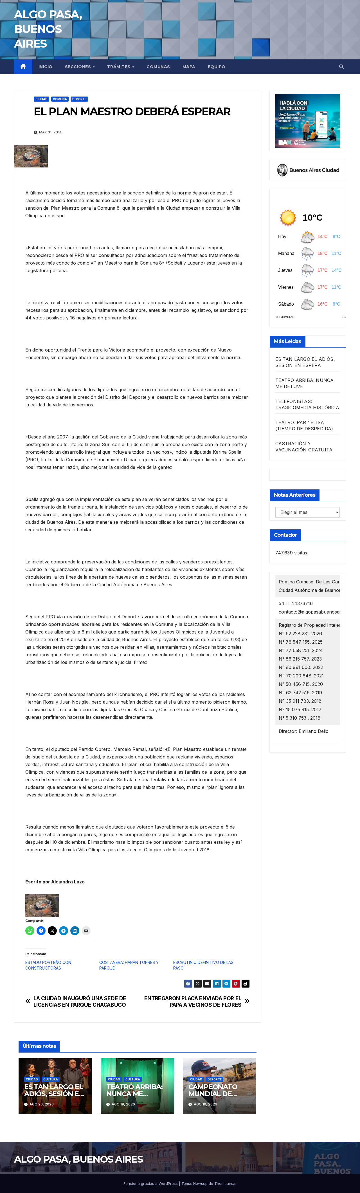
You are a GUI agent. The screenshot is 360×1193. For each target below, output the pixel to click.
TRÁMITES (119, 66)
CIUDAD (41, 99)
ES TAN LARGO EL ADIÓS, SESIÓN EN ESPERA (54, 1094)
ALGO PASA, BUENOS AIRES (48, 28)
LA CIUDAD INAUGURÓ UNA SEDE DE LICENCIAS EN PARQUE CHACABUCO (79, 1001)
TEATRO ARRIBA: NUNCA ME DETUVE (134, 1094)
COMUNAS (158, 66)
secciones (78, 66)
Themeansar (225, 1183)
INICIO (46, 66)
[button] (341, 67)
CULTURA (50, 1079)
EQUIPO (217, 66)
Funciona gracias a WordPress (151, 1183)
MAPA (189, 66)
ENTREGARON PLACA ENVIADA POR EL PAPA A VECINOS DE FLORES (193, 1001)
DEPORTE (79, 99)
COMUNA (60, 99)
